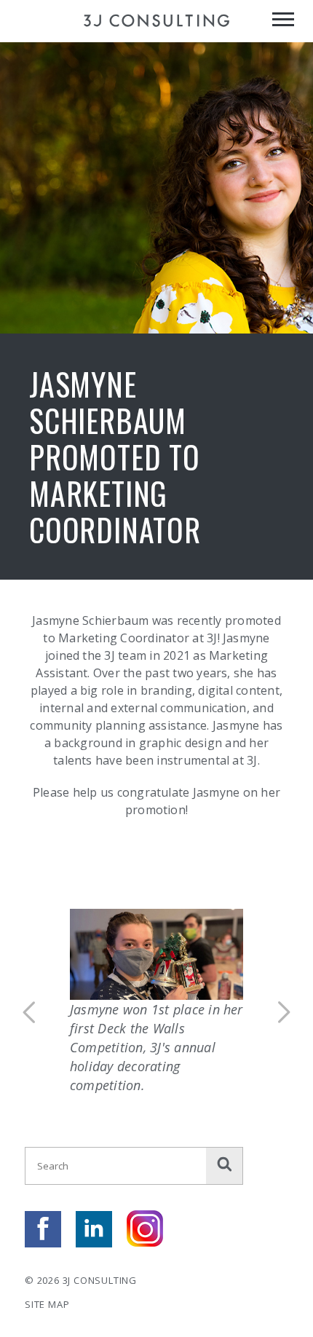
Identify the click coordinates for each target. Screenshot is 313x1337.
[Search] (224, 1166)
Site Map (47, 1304)
